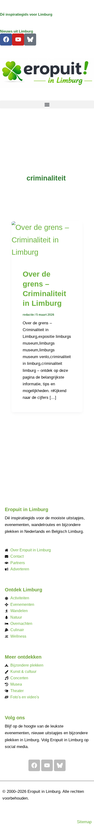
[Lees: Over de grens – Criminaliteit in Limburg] (47, 239)
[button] (47, 104)
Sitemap (84, 822)
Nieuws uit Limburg (16, 31)
